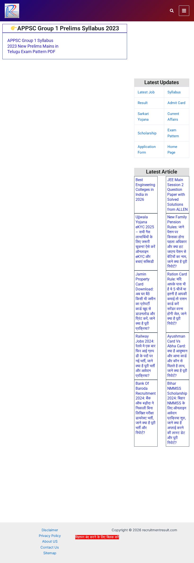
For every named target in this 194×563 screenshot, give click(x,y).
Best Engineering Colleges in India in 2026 (145, 190)
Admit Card (176, 103)
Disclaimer (50, 530)
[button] (172, 11)
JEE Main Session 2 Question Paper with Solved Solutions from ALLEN (177, 195)
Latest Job (146, 92)
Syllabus (174, 92)
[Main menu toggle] (184, 10)
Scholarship (147, 133)
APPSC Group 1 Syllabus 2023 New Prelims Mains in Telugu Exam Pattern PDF (32, 46)
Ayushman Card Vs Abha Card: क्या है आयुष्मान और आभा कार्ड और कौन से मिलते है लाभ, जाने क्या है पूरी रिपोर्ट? (177, 356)
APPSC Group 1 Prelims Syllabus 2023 (68, 28)
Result (143, 103)
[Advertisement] (97, 550)
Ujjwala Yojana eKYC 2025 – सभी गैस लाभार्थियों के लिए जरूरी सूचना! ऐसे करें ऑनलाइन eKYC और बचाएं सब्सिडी (145, 239)
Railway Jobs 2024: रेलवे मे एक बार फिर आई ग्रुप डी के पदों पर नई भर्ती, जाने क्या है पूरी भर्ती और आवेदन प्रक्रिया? (145, 356)
